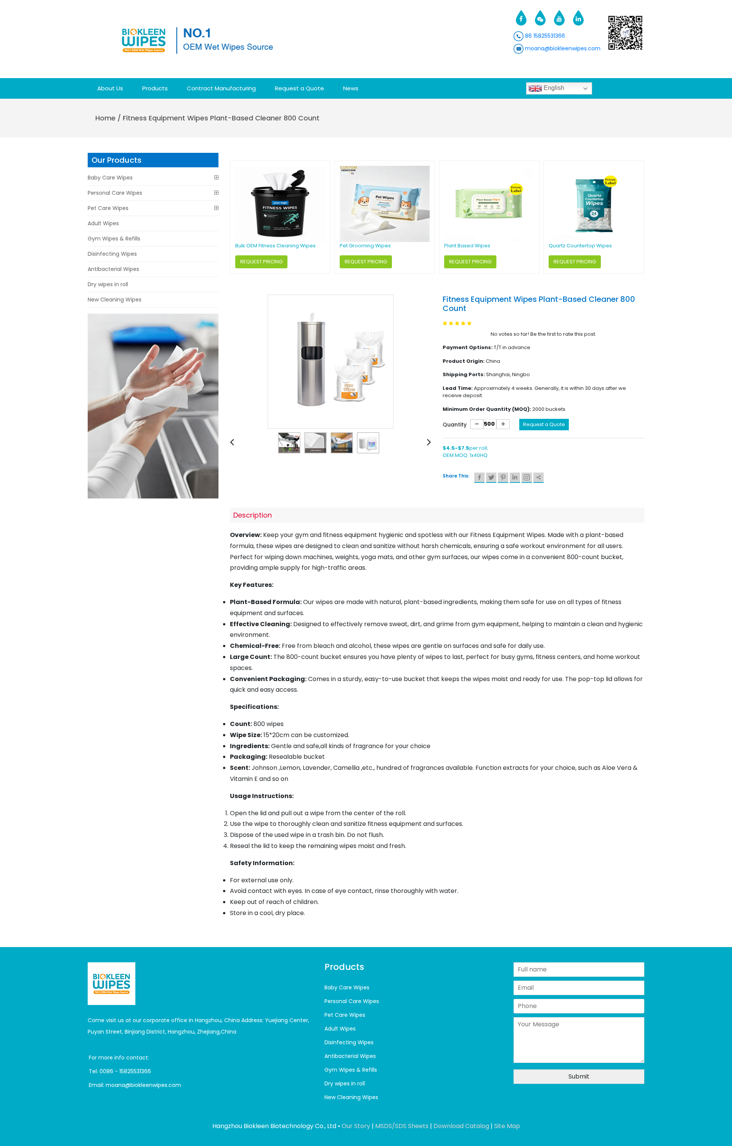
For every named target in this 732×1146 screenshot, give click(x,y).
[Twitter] (491, 478)
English (553, 88)
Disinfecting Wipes (112, 254)
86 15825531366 (544, 36)
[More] (538, 478)
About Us (110, 88)
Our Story (356, 1126)
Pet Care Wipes (108, 208)
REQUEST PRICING (261, 261)
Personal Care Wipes (115, 193)
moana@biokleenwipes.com (561, 48)
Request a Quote (299, 88)
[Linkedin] (515, 478)
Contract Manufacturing (221, 88)
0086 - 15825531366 (125, 1071)
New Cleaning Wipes (114, 299)
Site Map (507, 1126)
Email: (97, 1085)
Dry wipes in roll (108, 284)
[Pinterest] (503, 478)
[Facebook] (479, 478)
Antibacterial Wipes (113, 269)
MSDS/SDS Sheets (402, 1126)
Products (155, 88)
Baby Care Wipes (110, 177)
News (350, 88)
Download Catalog (461, 1126)
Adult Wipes (103, 223)
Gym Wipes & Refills (114, 238)
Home (105, 118)
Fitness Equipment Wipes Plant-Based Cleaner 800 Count (221, 118)
